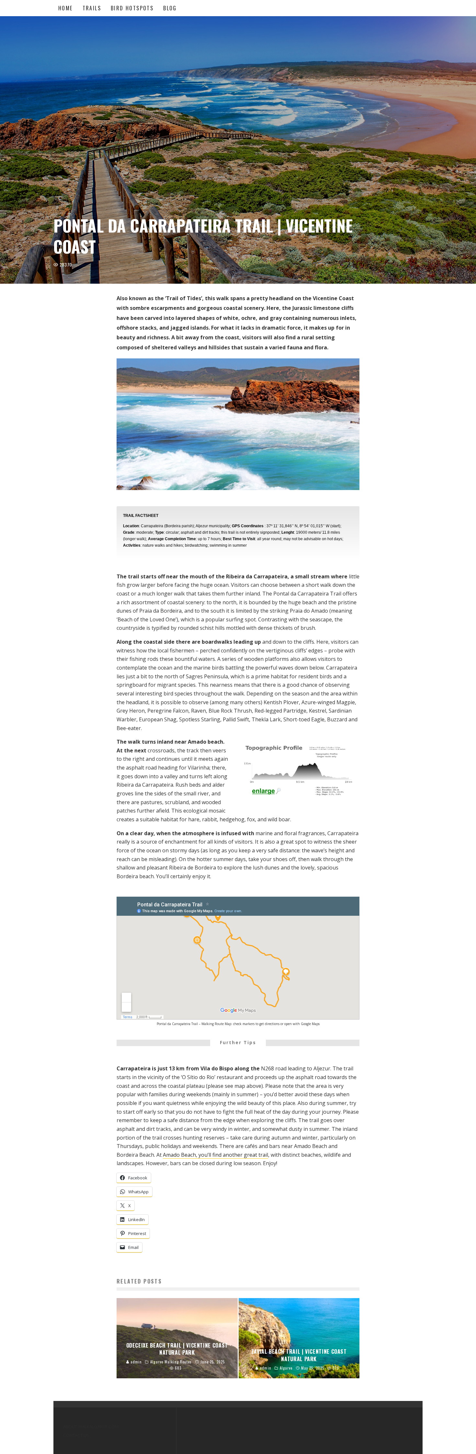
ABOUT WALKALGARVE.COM (91, 1426)
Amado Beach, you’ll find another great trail (215, 1154)
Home (65, 8)
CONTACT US (76, 1435)
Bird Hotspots (132, 8)
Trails (92, 8)
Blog (170, 8)
